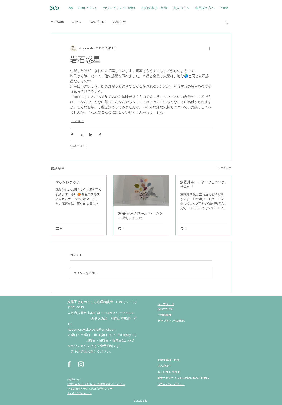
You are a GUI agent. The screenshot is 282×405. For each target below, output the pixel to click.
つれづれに (97, 22)
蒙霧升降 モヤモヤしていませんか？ (202, 184)
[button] (226, 22)
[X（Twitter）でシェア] (81, 134)
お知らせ (119, 22)
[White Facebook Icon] (69, 364)
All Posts (57, 22)
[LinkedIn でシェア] (90, 134)
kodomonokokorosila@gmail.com (92, 329)
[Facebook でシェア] (72, 134)
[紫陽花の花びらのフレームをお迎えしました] (141, 190)
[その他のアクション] (209, 48)
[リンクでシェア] (100, 134)
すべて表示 (224, 168)
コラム (76, 22)
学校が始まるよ (68, 182)
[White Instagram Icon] (81, 364)
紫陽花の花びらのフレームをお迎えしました (140, 215)
